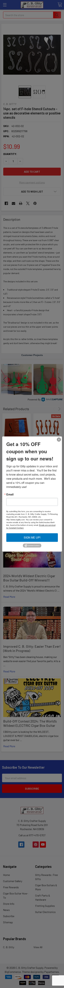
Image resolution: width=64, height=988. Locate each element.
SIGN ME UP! (32, 537)
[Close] (59, 439)
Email (9, 494)
